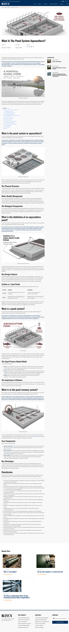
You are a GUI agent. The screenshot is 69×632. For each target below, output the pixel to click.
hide (8, 108)
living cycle (29, 355)
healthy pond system (9, 210)
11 (31, 355)
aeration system (30, 201)
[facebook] (61, 1)
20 (38, 466)
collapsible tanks (23, 301)
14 (4, 383)
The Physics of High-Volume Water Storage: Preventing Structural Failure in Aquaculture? (59, 75)
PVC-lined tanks (6, 190)
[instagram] (31, 46)
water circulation (34, 190)
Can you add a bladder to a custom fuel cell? (59, 68)
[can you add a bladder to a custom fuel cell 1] (49, 66)
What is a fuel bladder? (56, 61)
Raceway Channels (8, 446)
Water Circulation (7, 450)
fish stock (27, 366)
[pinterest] (33, 46)
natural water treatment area (34, 436)
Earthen (4, 293)
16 (40, 436)
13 (8, 376)
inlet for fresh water (30, 279)
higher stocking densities (33, 466)
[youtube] (63, 1)
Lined (3, 297)
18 (11, 450)
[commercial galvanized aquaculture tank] (49, 72)
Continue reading (8, 574)
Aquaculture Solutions (6, 47)
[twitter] (29, 46)
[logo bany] (6, 3)
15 (3, 385)
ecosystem (11, 181)
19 (11, 454)
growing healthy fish (40, 269)
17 (12, 445)
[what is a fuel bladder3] (49, 59)
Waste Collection (7, 455)
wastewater (6, 377)
